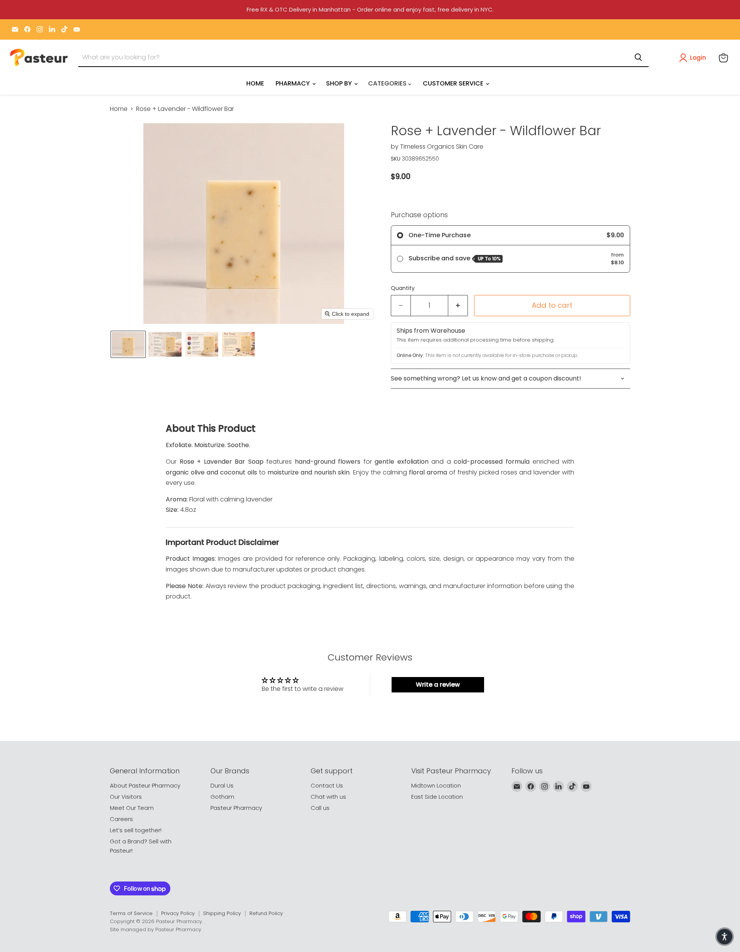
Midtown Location (436, 785)
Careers (121, 819)
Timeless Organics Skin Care (441, 146)
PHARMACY (293, 83)
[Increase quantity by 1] (458, 305)
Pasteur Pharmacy (236, 808)
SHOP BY (339, 83)
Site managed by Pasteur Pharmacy (155, 929)
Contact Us (327, 785)
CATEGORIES (388, 83)
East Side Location (437, 797)
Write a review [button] (438, 684)
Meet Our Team (132, 808)
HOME (255, 83)
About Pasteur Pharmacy (145, 785)
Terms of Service (131, 913)
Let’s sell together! (135, 830)
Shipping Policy (222, 913)
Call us (320, 808)
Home (119, 109)
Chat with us (328, 797)
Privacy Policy (178, 913)
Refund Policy (266, 913)
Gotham (222, 797)
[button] (694, 57)
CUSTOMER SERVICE (454, 83)
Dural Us (222, 785)
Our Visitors (126, 797)
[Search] (638, 57)
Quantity (403, 288)
